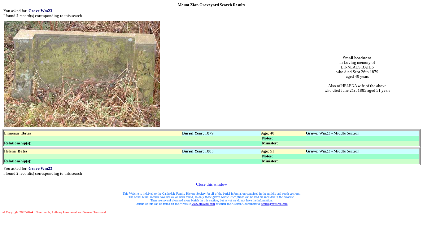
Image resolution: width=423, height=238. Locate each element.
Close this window (211, 184)
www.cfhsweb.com (203, 203)
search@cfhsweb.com (274, 203)
